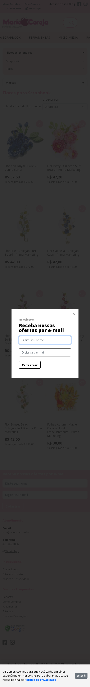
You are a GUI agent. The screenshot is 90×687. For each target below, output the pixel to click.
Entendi (81, 675)
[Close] (73, 313)
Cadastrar (30, 365)
